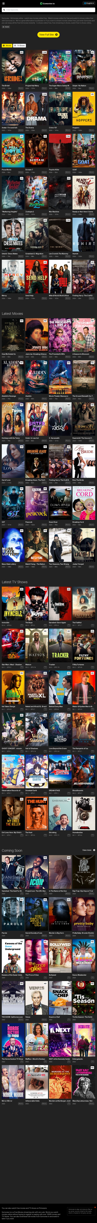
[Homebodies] (84, 813)
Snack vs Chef (54, 1017)
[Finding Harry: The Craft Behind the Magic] (84, 276)
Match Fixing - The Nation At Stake (38, 564)
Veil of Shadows (31, 748)
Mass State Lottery (9, 564)
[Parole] (13, 914)
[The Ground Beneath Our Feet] (84, 377)
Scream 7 (29, 170)
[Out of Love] (13, 461)
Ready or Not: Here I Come (83, 212)
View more (86, 850)
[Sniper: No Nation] (84, 66)
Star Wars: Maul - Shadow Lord (14, 665)
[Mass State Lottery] (13, 545)
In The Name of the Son (58, 891)
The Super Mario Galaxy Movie (60, 86)
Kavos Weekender (79, 975)
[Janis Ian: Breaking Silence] (36, 335)
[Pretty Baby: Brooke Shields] (84, 914)
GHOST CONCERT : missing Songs (15, 748)
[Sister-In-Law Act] (36, 419)
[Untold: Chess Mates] (13, 234)
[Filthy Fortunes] (84, 645)
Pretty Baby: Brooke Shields (83, 933)
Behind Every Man (56, 706)
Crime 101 (53, 128)
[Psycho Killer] (60, 150)
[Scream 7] (36, 150)
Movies (8, 46)
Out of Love (6, 480)
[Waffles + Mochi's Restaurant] (36, 1040)
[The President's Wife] (60, 335)
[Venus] (36, 998)
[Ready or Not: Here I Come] (84, 192)
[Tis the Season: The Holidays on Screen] (84, 998)
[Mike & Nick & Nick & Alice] (60, 276)
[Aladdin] (36, 377)
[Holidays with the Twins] (13, 419)
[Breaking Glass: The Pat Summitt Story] (36, 461)
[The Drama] (36, 108)
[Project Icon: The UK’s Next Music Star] (36, 872)
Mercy (4, 296)
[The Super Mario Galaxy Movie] (60, 66)
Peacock (28, 522)
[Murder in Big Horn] (60, 914)
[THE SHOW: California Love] (13, 998)
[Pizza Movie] (13, 150)
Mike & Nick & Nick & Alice (59, 296)
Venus (27, 1017)
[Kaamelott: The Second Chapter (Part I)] (84, 419)
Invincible (5, 623)
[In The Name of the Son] (60, 872)
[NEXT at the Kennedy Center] (60, 1040)
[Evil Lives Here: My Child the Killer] (13, 813)
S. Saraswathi (54, 438)
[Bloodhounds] (84, 771)
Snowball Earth (31, 790)
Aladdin (28, 396)
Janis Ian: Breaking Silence (35, 354)
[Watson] (36, 645)
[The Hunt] (36, 813)
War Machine (54, 212)
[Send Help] (36, 276)
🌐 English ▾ (89, 3)
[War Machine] (60, 192)
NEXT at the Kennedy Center (59, 1059)
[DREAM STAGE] (60, 771)
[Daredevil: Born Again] (60, 603)
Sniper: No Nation (79, 86)
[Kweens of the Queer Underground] (13, 956)
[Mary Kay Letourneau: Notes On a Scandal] (84, 1082)
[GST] (13, 503)
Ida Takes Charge (8, 706)
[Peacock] (36, 503)
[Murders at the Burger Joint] (60, 1082)
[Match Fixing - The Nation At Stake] (36, 545)
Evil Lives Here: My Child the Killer (15, 832)
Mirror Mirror (7, 1101)
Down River (53, 522)
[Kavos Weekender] (84, 956)
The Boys (29, 623)
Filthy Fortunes (78, 665)
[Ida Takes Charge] (13, 687)
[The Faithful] (84, 603)
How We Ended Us (9, 354)
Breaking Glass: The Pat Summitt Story (40, 480)
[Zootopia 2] (36, 192)
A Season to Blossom (81, 354)
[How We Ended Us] (13, 335)
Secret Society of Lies (33, 933)
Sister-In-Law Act (32, 438)
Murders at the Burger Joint (59, 1101)
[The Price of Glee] (36, 956)
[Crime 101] (60, 108)
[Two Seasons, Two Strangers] (60, 545)
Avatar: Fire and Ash (9, 128)
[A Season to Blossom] (84, 335)
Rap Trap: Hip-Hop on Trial (83, 891)
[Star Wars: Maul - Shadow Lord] (13, 645)
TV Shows (21, 46)
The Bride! (6, 86)
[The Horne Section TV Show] (13, 1040)
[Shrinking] (60, 813)
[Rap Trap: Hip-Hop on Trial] (84, 872)
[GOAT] (84, 150)
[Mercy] (13, 276)
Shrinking (52, 832)
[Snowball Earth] (36, 771)
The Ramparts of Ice (80, 748)
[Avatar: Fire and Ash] (13, 108)
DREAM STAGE (54, 790)
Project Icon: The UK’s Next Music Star (40, 891)
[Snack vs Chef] (60, 998)
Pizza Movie (6, 170)
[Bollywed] (60, 956)
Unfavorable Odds (32, 1101)
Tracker (52, 665)
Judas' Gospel (78, 564)
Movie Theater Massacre (58, 396)
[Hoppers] (84, 108)
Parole (4, 933)
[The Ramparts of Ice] (84, 729)
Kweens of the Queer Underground (15, 975)
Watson (28, 665)
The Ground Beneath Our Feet (84, 396)
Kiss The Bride (78, 480)
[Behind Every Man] (60, 687)
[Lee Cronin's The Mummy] (60, 234)
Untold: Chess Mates (10, 254)
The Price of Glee (32, 975)
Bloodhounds (78, 790)
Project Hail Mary (32, 86)
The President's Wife (57, 354)
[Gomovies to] (48, 3)
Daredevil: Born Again (57, 623)
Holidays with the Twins (11, 438)
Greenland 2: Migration (34, 254)
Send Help (29, 296)
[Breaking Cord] (84, 503)
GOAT (75, 170)
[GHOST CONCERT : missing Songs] (13, 729)
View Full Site (46, 34)
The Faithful (77, 623)
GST (3, 522)
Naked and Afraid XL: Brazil (36, 706)
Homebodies (78, 832)
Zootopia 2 (29, 212)
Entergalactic (78, 1059)
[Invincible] (13, 603)
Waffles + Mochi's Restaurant (36, 1059)
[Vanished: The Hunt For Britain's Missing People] (13, 872)
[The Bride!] (13, 66)
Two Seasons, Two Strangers (60, 564)
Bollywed (52, 975)
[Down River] (60, 503)
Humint (75, 254)
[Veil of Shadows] (36, 729)
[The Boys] (36, 603)
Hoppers (76, 128)
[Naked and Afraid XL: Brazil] (36, 687)
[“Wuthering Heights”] (13, 192)
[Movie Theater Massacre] (60, 377)
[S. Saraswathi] (60, 419)
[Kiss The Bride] (84, 461)
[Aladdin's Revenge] (13, 377)
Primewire (43, 1208)
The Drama (29, 128)
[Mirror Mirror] (13, 1082)
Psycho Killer (54, 170)
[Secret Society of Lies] (36, 914)
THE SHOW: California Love (12, 1017)
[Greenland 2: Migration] (36, 234)
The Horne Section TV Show (12, 1059)
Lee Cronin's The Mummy (58, 254)
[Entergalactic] (84, 1040)
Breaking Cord (78, 522)
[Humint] (84, 234)
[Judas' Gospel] (84, 545)
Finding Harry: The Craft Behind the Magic (65, 480)
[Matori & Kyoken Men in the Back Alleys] (84, 687)
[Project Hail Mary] (36, 66)
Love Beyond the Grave (58, 748)
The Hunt (28, 832)
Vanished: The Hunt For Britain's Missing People (20, 891)
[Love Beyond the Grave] (60, 729)
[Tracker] (60, 645)
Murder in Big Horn (56, 933)
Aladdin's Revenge (9, 396)
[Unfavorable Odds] (36, 1082)
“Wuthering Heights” (9, 212)
